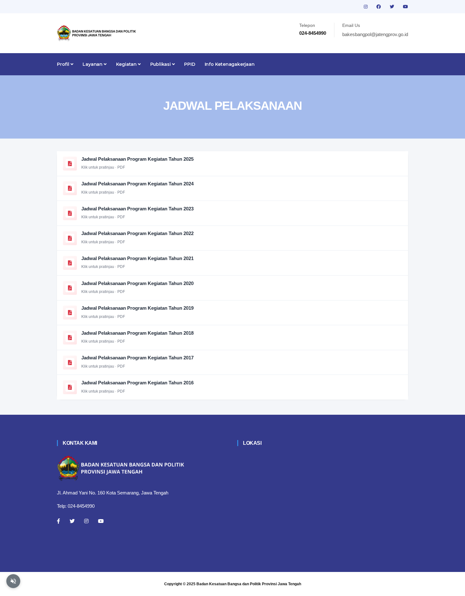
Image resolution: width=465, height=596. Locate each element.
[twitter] (392, 6)
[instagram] (366, 6)
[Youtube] (101, 521)
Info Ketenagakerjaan (230, 64)
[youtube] (405, 6)
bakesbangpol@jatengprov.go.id (375, 34)
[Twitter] (72, 521)
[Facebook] (58, 521)
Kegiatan (127, 64)
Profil (64, 64)
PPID (189, 64)
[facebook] (379, 6)
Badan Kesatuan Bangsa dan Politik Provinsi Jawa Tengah (248, 584)
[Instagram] (86, 521)
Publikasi (161, 64)
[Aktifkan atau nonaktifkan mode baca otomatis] (13, 581)
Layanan (93, 64)
